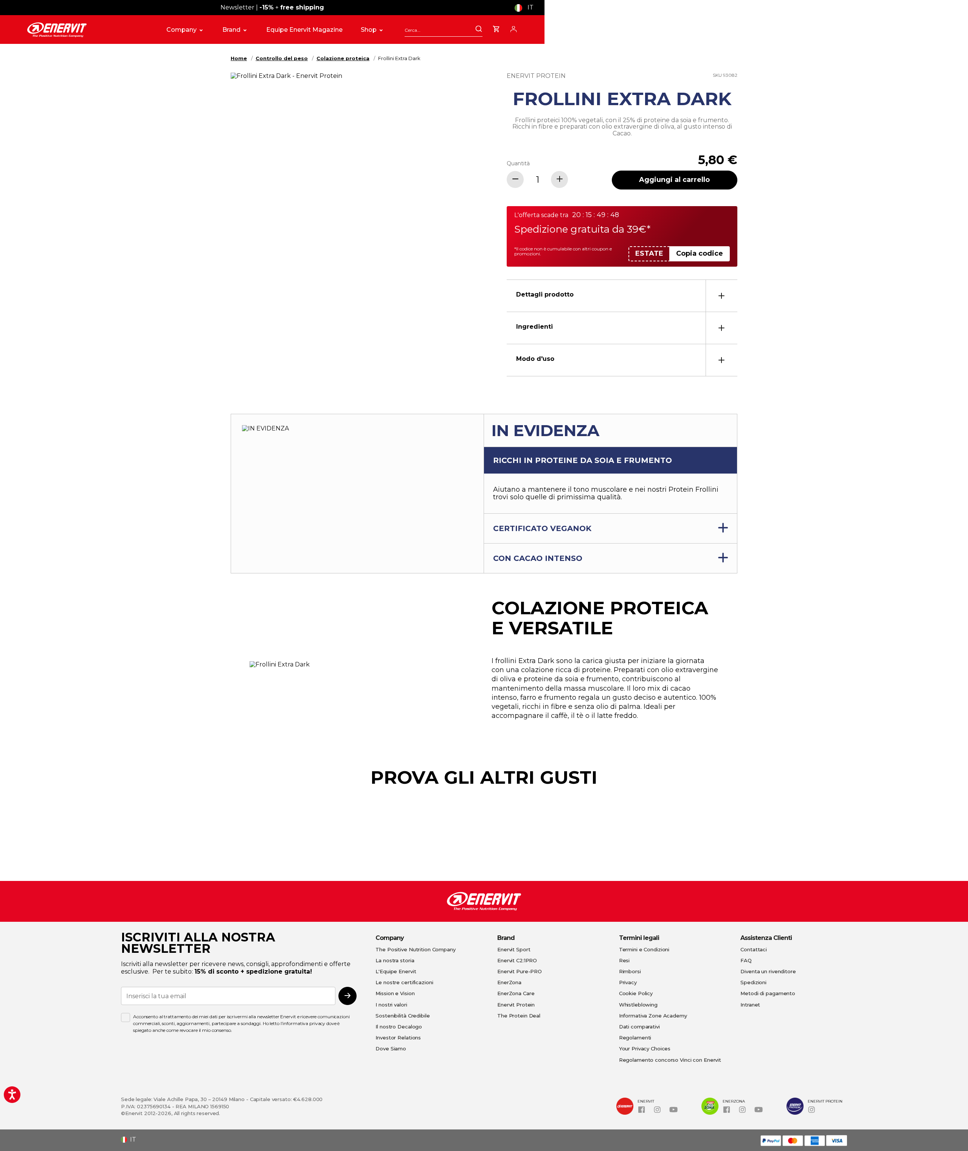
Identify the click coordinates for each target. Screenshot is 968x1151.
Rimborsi (630, 971)
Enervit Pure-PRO (519, 971)
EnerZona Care (515, 993)
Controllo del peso (282, 58)
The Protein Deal (518, 1016)
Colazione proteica (342, 58)
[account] (513, 28)
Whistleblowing (638, 1005)
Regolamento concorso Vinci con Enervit (670, 1060)
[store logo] (88, 29)
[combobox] (443, 30)
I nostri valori (391, 1005)
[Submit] (478, 29)
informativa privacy (303, 1023)
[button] (527, 7)
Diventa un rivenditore (768, 971)
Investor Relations (398, 1038)
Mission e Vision (394, 993)
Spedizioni (753, 982)
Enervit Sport (513, 949)
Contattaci (753, 949)
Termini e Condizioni (644, 949)
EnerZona (509, 982)
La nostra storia (394, 960)
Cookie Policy (636, 993)
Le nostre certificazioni (404, 982)
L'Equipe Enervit (395, 971)
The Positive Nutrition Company (415, 949)
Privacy (628, 982)
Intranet (750, 1005)
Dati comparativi (639, 1027)
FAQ (746, 960)
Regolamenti (635, 1038)
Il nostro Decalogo (398, 1027)
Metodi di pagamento (767, 993)
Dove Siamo (390, 1048)
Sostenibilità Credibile (402, 1016)
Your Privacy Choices (645, 1048)
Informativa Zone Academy (653, 1016)
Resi (624, 960)
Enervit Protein (516, 1005)
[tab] (622, 296)
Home (239, 58)
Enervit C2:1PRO (517, 960)
